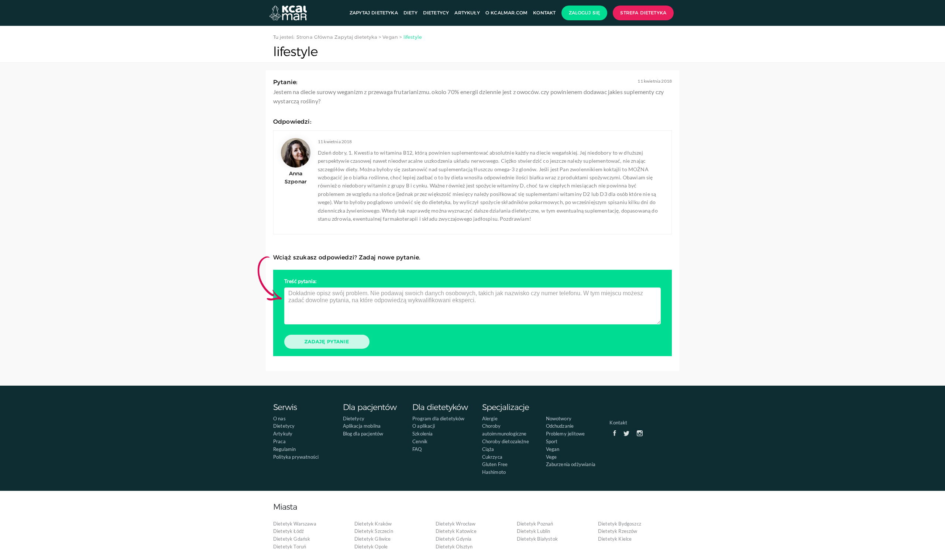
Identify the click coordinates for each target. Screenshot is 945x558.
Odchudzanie (560, 426)
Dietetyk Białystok (537, 539)
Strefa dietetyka (643, 13)
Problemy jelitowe (565, 434)
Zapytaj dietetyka (374, 13)
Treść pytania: (300, 281)
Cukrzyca (492, 457)
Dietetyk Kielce (615, 539)
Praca (279, 441)
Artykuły (467, 13)
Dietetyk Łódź (288, 531)
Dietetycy (436, 13)
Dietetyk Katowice (456, 531)
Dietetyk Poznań (535, 524)
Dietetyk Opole (371, 547)
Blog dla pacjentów (363, 434)
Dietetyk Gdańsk (291, 539)
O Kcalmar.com (506, 13)
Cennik (419, 441)
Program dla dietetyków (438, 418)
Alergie (490, 418)
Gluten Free (495, 464)
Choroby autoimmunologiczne (504, 430)
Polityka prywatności (296, 457)
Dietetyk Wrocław (456, 524)
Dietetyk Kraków (373, 524)
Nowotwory (558, 418)
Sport (552, 441)
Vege (551, 457)
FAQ (417, 449)
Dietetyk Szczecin (373, 531)
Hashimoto (494, 472)
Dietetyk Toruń (289, 547)
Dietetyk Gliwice (372, 539)
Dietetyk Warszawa (294, 524)
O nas (279, 418)
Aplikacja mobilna (362, 426)
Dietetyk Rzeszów (618, 531)
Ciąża (488, 449)
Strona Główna (314, 37)
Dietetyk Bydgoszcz (619, 524)
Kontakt (544, 13)
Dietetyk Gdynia (453, 539)
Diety (410, 13)
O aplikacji (423, 426)
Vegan (553, 449)
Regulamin (284, 449)
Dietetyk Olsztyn (454, 547)
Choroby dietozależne (505, 441)
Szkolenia (422, 434)
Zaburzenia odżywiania (570, 464)
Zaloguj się (584, 13)
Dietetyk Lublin (533, 531)
